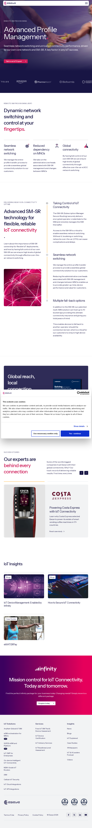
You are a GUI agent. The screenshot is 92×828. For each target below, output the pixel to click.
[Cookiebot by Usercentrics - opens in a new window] (78, 393)
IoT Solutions (9, 724)
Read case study (55, 531)
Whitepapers (72, 748)
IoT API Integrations (11, 789)
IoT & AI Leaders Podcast (73, 753)
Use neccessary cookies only (45, 434)
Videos (70, 760)
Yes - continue (75, 434)
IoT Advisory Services (43, 743)
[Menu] (86, 3)
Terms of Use (9, 815)
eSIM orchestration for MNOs (12, 736)
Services (39, 724)
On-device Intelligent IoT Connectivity (12, 761)
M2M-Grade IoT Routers (10, 769)
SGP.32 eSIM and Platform (10, 745)
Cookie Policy (37, 815)
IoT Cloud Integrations (12, 784)
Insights (70, 724)
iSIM (5, 775)
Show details (79, 426)
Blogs (69, 733)
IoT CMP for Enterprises (8, 754)
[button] (81, 473)
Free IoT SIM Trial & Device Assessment (43, 730)
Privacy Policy (23, 815)
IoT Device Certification (40, 737)
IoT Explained (72, 738)
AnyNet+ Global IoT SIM (13, 729)
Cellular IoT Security (11, 779)
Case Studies (72, 743)
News (69, 729)
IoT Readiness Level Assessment (43, 749)
